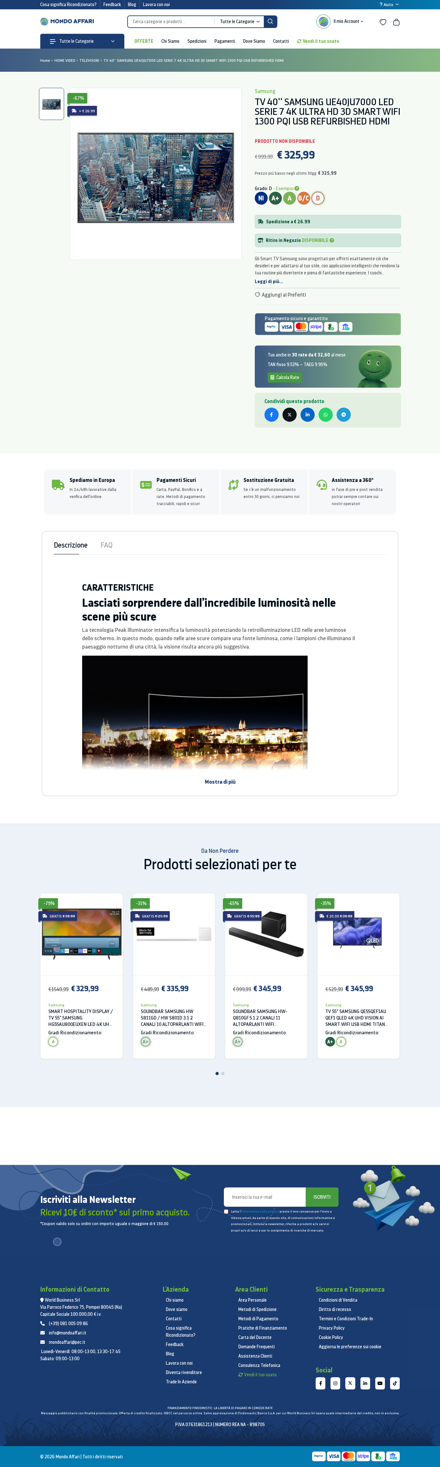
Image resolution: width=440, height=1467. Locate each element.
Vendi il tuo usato (321, 41)
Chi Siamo (170, 41)
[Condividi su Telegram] (344, 415)
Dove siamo (176, 1309)
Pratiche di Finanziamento (262, 1328)
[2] (223, 1073)
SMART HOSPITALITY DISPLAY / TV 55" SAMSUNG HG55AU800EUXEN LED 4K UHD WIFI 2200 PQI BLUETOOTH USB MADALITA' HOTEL (80, 1018)
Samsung (56, 1004)
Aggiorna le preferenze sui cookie (350, 1347)
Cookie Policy (331, 1337)
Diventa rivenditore (184, 1372)
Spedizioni (196, 41)
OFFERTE (143, 41)
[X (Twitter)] (350, 1383)
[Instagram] (335, 1383)
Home (45, 60)
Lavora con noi (156, 4)
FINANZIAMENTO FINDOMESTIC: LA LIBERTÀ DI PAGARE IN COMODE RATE (220, 1408)
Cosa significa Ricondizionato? (68, 4)
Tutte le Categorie (76, 41)
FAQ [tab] (106, 544)
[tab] (51, 104)
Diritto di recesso (335, 1309)
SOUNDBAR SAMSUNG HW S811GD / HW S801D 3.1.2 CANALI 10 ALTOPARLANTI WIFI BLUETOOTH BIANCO (172, 1018)
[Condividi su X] (289, 415)
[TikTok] (395, 1383)
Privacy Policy (332, 1328)
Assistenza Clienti (255, 1356)
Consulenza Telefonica (259, 1365)
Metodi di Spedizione (257, 1309)
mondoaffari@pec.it (67, 1342)
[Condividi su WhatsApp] (326, 415)
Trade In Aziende (181, 1382)
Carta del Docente (255, 1337)
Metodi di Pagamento (258, 1319)
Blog (132, 4)
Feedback (112, 4)
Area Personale (252, 1300)
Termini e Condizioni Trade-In (346, 1319)
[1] (217, 1073)
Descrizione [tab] (71, 544)
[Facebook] (320, 1383)
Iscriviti (322, 1197)
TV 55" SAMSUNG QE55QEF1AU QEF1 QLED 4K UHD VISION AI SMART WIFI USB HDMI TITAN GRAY (355, 1018)
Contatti (281, 41)
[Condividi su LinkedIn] (308, 415)
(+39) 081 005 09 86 (68, 1323)
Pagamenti (225, 41)
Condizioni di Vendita (338, 1300)
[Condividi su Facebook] (271, 415)
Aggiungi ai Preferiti (283, 294)
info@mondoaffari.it (67, 1333)
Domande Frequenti (256, 1347)
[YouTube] (380, 1383)
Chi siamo (175, 1300)
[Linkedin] (365, 1383)
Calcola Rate (287, 377)
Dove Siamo (254, 41)
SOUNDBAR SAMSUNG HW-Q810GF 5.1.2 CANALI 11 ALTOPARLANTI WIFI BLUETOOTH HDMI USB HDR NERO (261, 1018)
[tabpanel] (156, 174)
